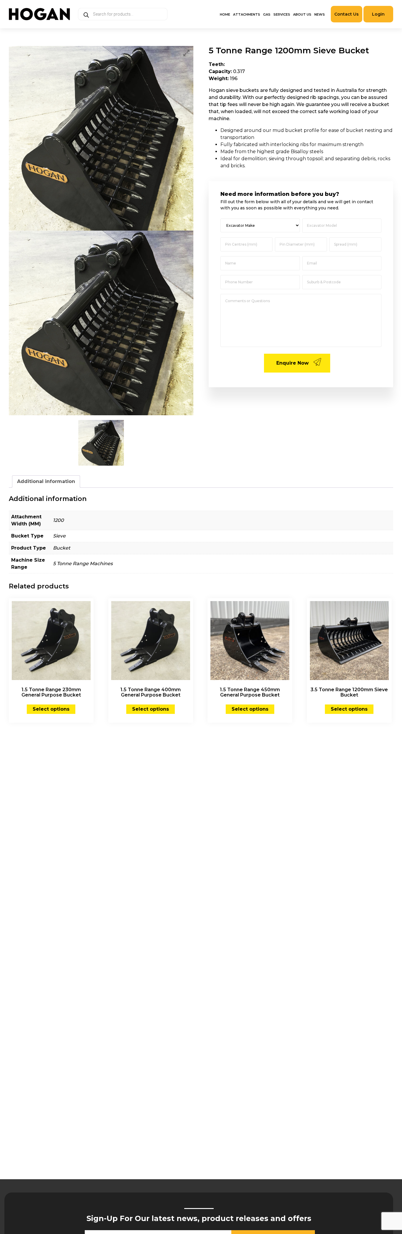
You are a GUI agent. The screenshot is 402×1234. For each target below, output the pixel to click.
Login (378, 14)
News (319, 14)
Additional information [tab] (46, 481)
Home (225, 14)
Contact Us (346, 14)
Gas (266, 14)
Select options (51, 709)
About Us (302, 14)
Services (281, 14)
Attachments (246, 14)
